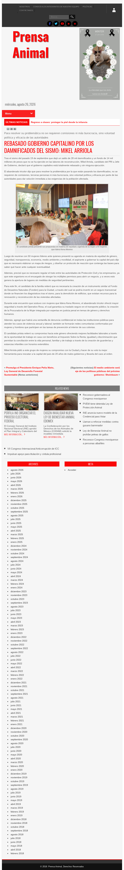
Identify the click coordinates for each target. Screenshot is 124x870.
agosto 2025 (17, 515)
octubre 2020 (17, 735)
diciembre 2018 (18, 819)
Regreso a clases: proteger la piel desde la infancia (59, 122)
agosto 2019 (17, 789)
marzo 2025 (17, 534)
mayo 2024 (16, 572)
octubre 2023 (17, 599)
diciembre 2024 (18, 546)
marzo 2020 (17, 762)
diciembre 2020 (18, 728)
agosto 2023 (17, 606)
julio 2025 (16, 519)
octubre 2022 (17, 644)
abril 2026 (16, 485)
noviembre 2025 (19, 504)
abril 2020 (16, 758)
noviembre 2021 (19, 686)
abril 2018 (16, 849)
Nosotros (24, 7)
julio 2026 (16, 473)
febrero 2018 (17, 853)
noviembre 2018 (19, 823)
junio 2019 (16, 796)
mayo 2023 (16, 618)
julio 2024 (16, 564)
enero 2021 (16, 724)
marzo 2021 (17, 716)
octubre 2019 (17, 781)
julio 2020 (16, 747)
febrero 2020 (17, 766)
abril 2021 (16, 713)
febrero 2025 (17, 538)
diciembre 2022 (18, 637)
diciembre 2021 (18, 682)
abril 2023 (16, 622)
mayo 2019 (16, 800)
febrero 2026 (17, 492)
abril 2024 (16, 576)
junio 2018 (16, 842)
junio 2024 (16, 568)
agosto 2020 (17, 743)
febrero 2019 (17, 811)
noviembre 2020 (19, 732)
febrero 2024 (17, 584)
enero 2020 (16, 770)
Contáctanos (26, 10)
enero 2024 (16, 587)
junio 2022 (16, 659)
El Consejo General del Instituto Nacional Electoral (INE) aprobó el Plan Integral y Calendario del (20, 428)
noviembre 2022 (19, 640)
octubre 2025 (17, 508)
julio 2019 (16, 792)
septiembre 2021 (19, 694)
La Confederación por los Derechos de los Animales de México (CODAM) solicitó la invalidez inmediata (58, 430)
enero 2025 (16, 542)
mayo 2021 (16, 709)
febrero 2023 (17, 629)
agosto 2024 (17, 561)
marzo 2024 (17, 580)
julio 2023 (16, 610)
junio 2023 (16, 614)
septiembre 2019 (19, 785)
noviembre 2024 (19, 549)
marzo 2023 (17, 625)
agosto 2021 (17, 697)
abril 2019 (16, 804)
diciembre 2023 (18, 591)
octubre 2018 (17, 827)
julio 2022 (16, 656)
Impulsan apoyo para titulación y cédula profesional (34, 454)
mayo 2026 (16, 481)
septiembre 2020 (19, 739)
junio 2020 (16, 751)
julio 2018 (16, 838)
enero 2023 (16, 633)
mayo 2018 (16, 845)
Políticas (87, 7)
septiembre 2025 (19, 511)
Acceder (72, 470)
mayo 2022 (16, 663)
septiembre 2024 (19, 557)
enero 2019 (16, 815)
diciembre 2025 (18, 500)
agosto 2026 (17, 470)
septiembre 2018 (19, 830)
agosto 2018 (17, 834)
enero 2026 (16, 496)
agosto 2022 (17, 652)
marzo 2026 (17, 489)
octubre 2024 (17, 553)
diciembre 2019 (18, 773)
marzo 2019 (17, 807)
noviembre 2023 (19, 595)
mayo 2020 (16, 754)
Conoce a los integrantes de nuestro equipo (56, 7)
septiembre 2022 (19, 648)
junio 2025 (16, 523)
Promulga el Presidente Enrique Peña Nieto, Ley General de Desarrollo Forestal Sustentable (29, 371)
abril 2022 (16, 667)
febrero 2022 (17, 675)
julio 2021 (16, 701)
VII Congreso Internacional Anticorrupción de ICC (33, 448)
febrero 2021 (17, 720)
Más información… (13, 434)
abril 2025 (16, 530)
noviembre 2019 (19, 777)
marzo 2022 (17, 671)
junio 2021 (16, 705)
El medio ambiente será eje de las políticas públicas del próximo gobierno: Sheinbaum (97, 371)
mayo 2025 (16, 526)
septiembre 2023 (19, 602)
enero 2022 (16, 678)
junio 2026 (16, 477)
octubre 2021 (17, 690)
